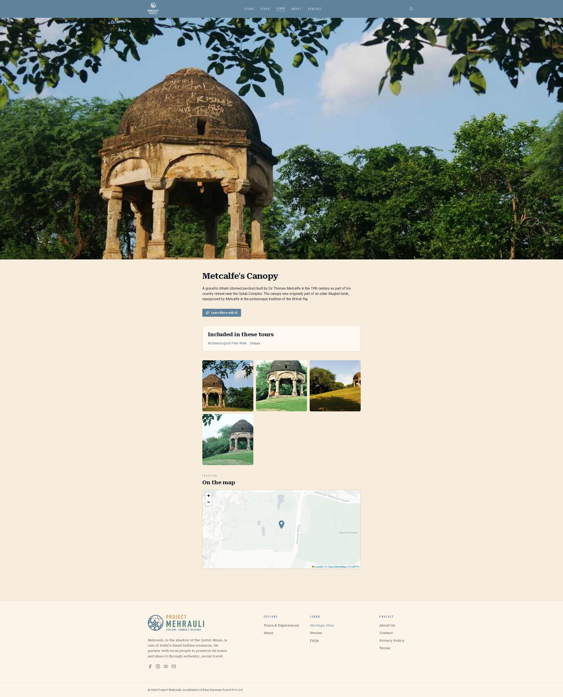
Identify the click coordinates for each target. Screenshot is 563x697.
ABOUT (297, 9)
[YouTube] (166, 666)
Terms (384, 648)
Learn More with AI (224, 312)
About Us (387, 625)
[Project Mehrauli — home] (153, 9)
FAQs (314, 641)
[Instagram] (158, 666)
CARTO (354, 566)
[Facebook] (150, 666)
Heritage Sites (322, 625)
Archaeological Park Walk (227, 343)
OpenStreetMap (337, 566)
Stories (316, 633)
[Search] (411, 9)
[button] (281, 525)
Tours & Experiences (281, 625)
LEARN (280, 8)
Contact (386, 633)
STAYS (265, 9)
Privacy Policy (391, 641)
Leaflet (318, 566)
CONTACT (315, 9)
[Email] (174, 666)
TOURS (249, 9)
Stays (268, 633)
